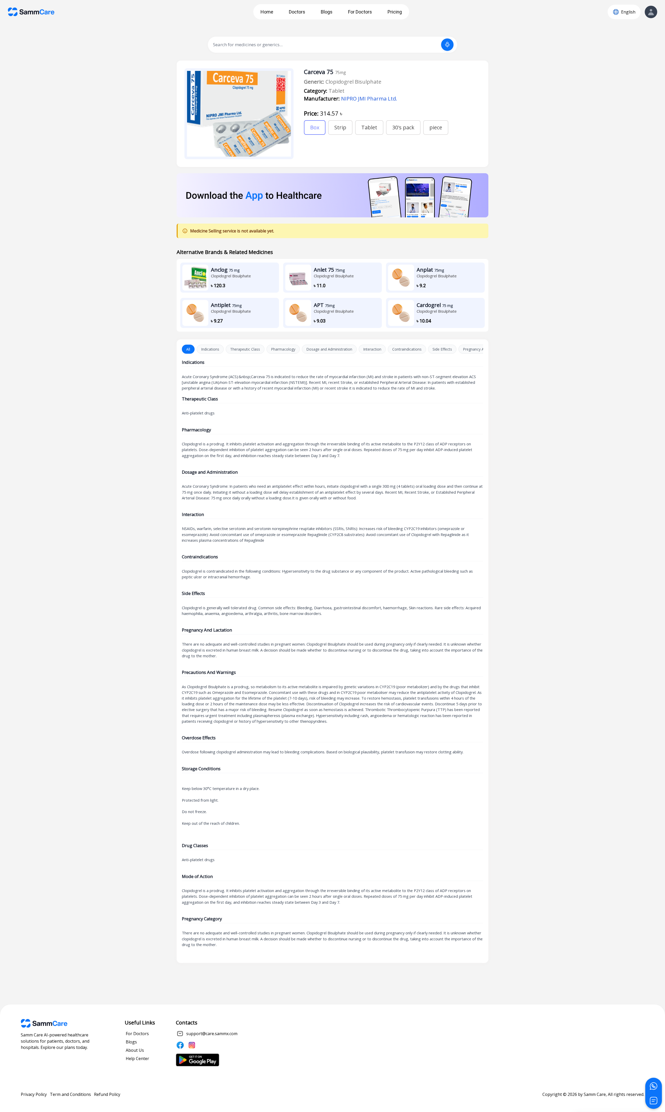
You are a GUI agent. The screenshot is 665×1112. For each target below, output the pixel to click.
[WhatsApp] (653, 1086)
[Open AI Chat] (653, 1100)
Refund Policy (107, 1094)
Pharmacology (283, 349)
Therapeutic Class (245, 349)
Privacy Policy (34, 1094)
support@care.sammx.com (211, 1033)
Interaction (372, 349)
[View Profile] (651, 12)
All (188, 349)
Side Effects (442, 349)
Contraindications (407, 349)
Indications (210, 349)
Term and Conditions (70, 1094)
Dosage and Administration (329, 349)
